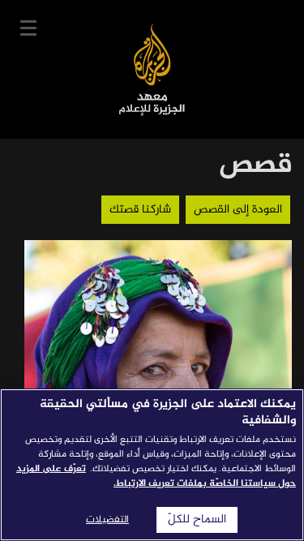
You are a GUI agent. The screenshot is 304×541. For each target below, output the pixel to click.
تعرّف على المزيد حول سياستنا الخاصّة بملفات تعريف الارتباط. (156, 476)
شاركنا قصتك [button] (140, 210)
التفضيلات (107, 520)
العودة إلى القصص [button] (238, 210)
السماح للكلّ (197, 520)
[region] (152, 465)
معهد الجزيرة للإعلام (152, 69)
